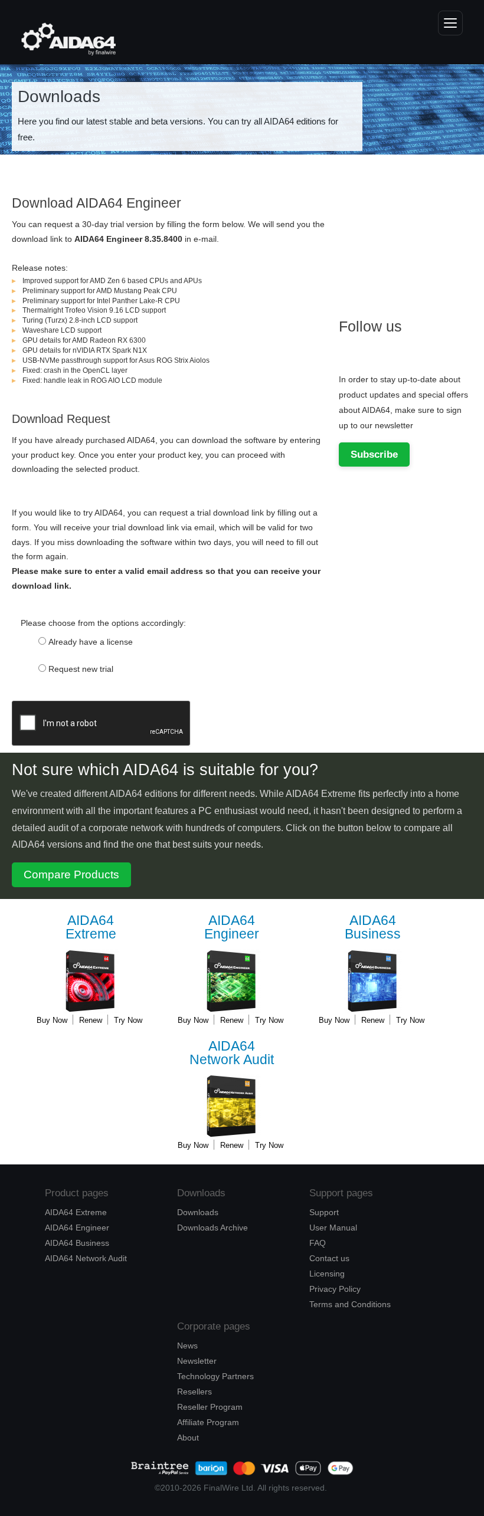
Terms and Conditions (350, 1304)
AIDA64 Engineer (77, 1227)
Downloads (197, 1212)
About (188, 1437)
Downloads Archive (212, 1227)
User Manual (333, 1227)
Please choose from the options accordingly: (103, 623)
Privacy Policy (335, 1289)
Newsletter (197, 1361)
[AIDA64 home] (62, 38)
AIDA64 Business (77, 1243)
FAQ (317, 1243)
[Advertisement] (411, 237)
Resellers (194, 1391)
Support (324, 1212)
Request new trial (80, 669)
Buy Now (52, 1020)
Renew (90, 1020)
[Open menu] (450, 23)
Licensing (327, 1273)
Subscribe (374, 454)
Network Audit (231, 1053)
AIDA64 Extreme (76, 1212)
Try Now (128, 1020)
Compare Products (71, 874)
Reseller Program (210, 1407)
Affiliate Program (208, 1422)
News (187, 1345)
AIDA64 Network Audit (86, 1258)
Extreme (91, 927)
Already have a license (90, 642)
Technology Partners (215, 1376)
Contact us (329, 1258)
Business (373, 927)
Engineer (231, 927)
